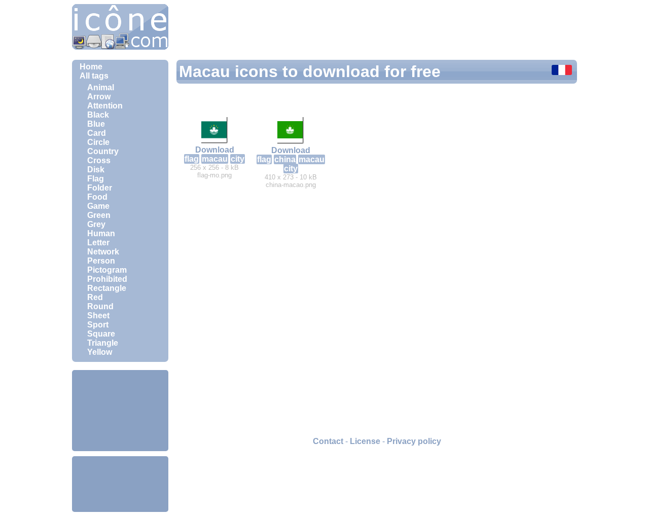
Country (103, 151)
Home (91, 66)
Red (95, 297)
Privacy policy (414, 441)
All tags (94, 75)
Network (103, 251)
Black (98, 114)
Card (96, 133)
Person (101, 260)
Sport (98, 324)
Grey (96, 224)
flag (192, 159)
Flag (95, 178)
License (365, 441)
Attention (105, 105)
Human (101, 233)
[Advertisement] (120, 411)
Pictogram (107, 270)
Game (98, 206)
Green (99, 215)
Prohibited (107, 279)
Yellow (99, 352)
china (285, 159)
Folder (99, 187)
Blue (96, 124)
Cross (99, 160)
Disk (95, 169)
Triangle (102, 343)
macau (215, 159)
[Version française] (562, 71)
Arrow (99, 96)
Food (97, 197)
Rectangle (106, 288)
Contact (328, 441)
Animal (100, 87)
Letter (98, 242)
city (237, 159)
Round (100, 306)
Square (101, 333)
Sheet (98, 315)
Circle (98, 142)
